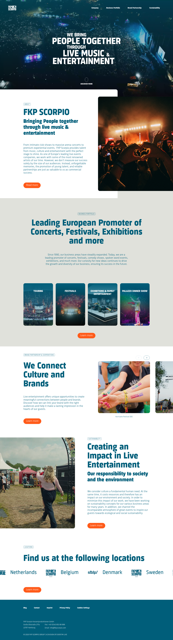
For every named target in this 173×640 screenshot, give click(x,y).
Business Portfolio (113, 8)
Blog (25, 608)
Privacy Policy (65, 608)
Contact (37, 608)
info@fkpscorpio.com (58, 628)
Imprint (49, 608)
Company (94, 8)
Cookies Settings (83, 608)
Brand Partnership (135, 8)
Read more (32, 185)
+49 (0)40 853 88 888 (56, 625)
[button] (147, 358)
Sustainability (154, 8)
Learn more (86, 335)
